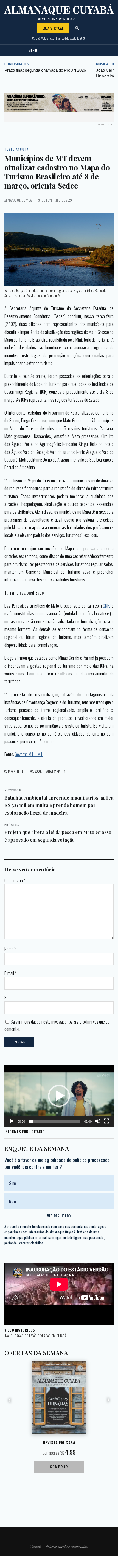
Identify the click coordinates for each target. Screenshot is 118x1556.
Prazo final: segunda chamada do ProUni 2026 (45, 70)
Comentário (14, 880)
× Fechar (109, 105)
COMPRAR (59, 1466)
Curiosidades (16, 64)
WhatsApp (53, 771)
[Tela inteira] (106, 1121)
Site (7, 997)
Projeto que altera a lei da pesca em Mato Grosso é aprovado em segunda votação (57, 833)
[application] (59, 1096)
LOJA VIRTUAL (53, 28)
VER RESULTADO (59, 1215)
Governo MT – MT (29, 754)
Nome (10, 949)
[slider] (54, 1121)
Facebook (35, 771)
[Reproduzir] (11, 1121)
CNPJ (107, 605)
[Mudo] (97, 1121)
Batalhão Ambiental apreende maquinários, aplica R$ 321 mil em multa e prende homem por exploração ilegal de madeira (58, 801)
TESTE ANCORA (16, 149)
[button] (59, 1096)
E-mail (10, 973)
